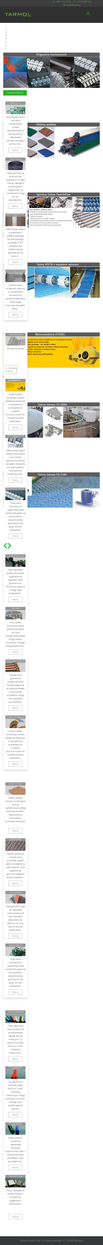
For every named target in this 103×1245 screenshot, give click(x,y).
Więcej (15, 150)
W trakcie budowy (11, 369)
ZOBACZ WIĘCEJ (15, 92)
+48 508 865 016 (83, 1)
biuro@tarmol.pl (73, 5)
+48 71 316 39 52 (63, 1)
